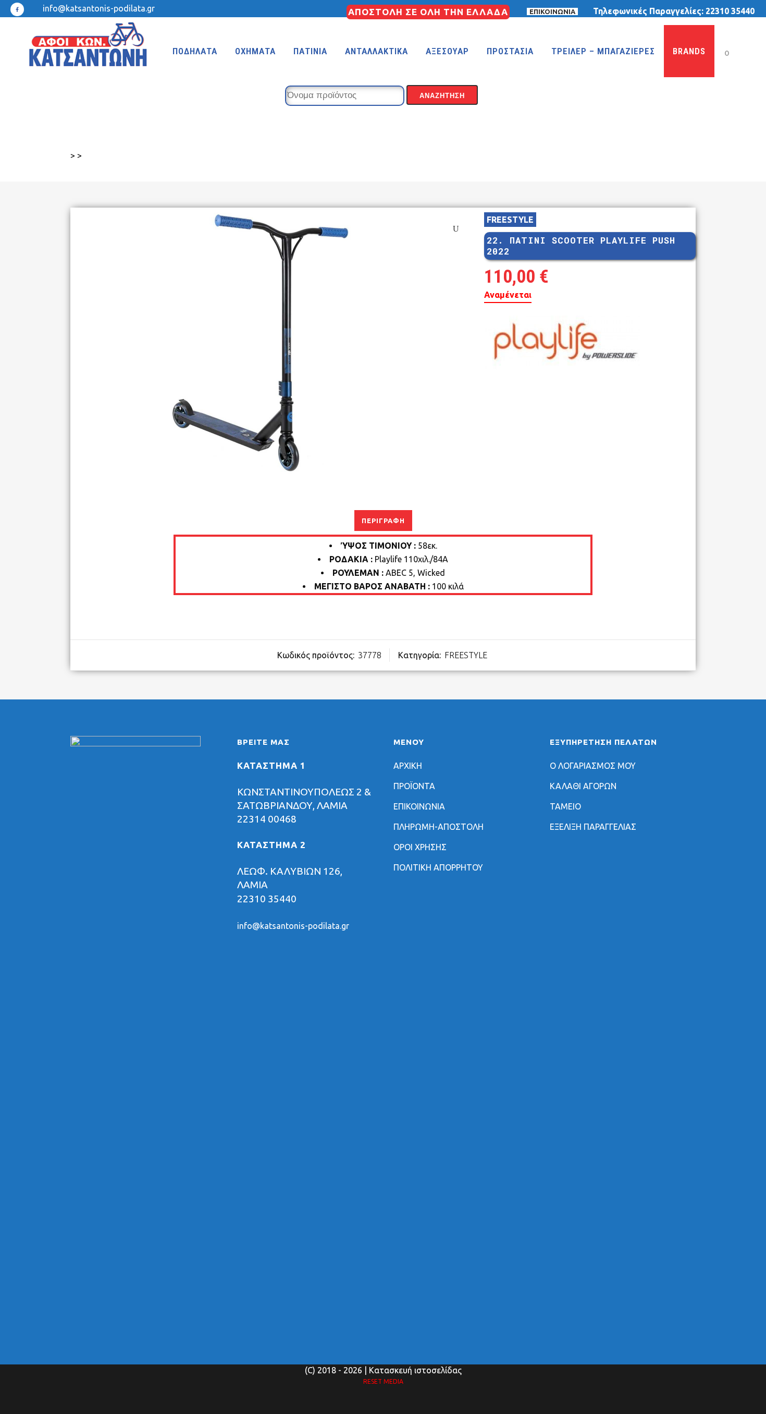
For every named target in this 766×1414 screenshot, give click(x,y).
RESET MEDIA (383, 1381)
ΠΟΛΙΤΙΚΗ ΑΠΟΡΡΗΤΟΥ (438, 867)
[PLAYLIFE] (562, 344)
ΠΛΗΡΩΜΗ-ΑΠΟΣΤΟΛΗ (438, 826)
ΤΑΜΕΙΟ (565, 806)
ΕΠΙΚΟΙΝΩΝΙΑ (552, 11)
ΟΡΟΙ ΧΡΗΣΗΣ (420, 847)
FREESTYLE (510, 219)
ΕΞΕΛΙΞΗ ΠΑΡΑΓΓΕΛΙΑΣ (593, 826)
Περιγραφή (383, 520)
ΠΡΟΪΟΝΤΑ (414, 786)
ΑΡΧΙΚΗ (407, 765)
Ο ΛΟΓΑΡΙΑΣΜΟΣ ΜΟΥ (593, 765)
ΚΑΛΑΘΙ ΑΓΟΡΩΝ (583, 786)
